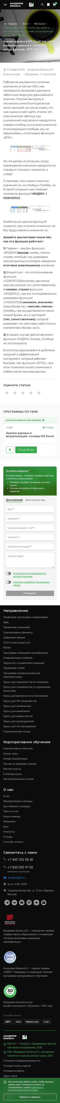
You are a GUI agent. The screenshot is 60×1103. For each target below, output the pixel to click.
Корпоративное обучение (18, 748)
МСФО (7, 647)
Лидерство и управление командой (23, 663)
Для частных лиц (35, 500)
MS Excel (39, 23)
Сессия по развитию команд (19, 763)
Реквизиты (9, 821)
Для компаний (14, 500)
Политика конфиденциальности (21, 1060)
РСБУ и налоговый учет (16, 642)
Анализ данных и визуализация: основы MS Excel (30, 435)
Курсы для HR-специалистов (20, 701)
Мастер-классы (12, 768)
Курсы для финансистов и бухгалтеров (25, 695)
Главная (12, 23)
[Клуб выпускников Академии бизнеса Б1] (43, 902)
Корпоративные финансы (18, 632)
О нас (6, 796)
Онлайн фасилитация (15, 758)
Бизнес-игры (10, 753)
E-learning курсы (12, 774)
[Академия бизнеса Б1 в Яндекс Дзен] (36, 902)
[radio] (7, 392)
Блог (25, 23)
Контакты (9, 831)
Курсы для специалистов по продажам (25, 682)
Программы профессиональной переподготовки (21, 675)
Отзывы (7, 836)
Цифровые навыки (14, 637)
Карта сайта (10, 1076)
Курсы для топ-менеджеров (19, 726)
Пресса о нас (11, 811)
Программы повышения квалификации (25, 652)
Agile (6, 622)
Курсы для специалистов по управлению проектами (26, 689)
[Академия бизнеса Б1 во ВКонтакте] (14, 902)
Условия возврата (13, 1070)
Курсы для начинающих (17, 706)
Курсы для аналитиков (16, 711)
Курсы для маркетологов (18, 716)
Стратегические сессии (16, 731)
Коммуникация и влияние (17, 657)
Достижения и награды (16, 806)
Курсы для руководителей (18, 721)
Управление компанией (16, 627)
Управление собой (13, 668)
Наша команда (11, 816)
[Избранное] (48, 4)
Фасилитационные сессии (18, 779)
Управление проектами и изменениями (25, 617)
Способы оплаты (13, 841)
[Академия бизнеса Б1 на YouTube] (21, 902)
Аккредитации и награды (17, 801)
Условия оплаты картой (17, 1065)
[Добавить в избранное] (10, 449)
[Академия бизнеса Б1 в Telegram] (7, 902)
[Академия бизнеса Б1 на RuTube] (29, 902)
